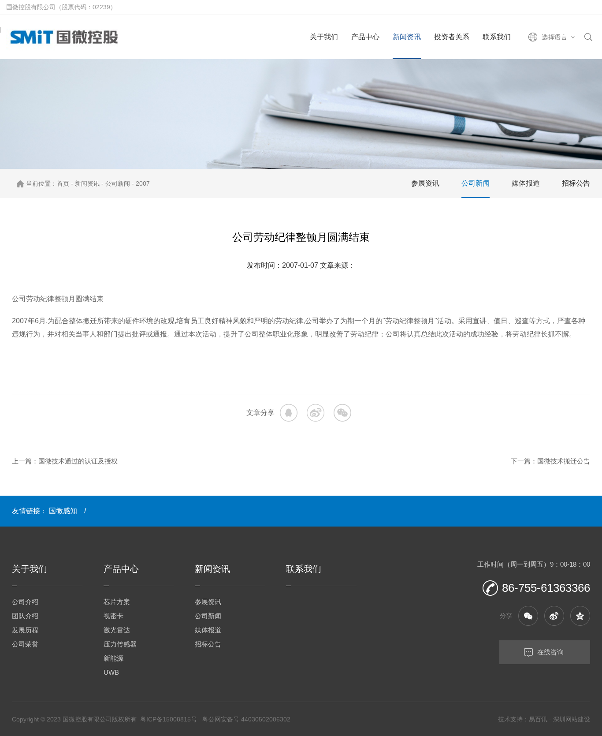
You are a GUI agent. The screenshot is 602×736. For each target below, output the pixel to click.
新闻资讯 (87, 183)
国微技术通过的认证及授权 (78, 461)
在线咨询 (550, 652)
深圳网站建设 (571, 719)
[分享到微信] (342, 413)
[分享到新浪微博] (315, 413)
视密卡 (113, 616)
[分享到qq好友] (580, 616)
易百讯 (538, 719)
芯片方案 (117, 601)
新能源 (113, 658)
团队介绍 (25, 616)
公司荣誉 (25, 644)
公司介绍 (25, 601)
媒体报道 (526, 183)
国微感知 (63, 511)
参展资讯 (425, 183)
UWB (111, 672)
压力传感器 (120, 644)
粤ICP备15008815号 (168, 719)
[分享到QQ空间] (288, 413)
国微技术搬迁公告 (563, 461)
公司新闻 (117, 183)
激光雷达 (117, 630)
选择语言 (554, 37)
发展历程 (25, 630)
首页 (63, 183)
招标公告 (576, 183)
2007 (143, 183)
